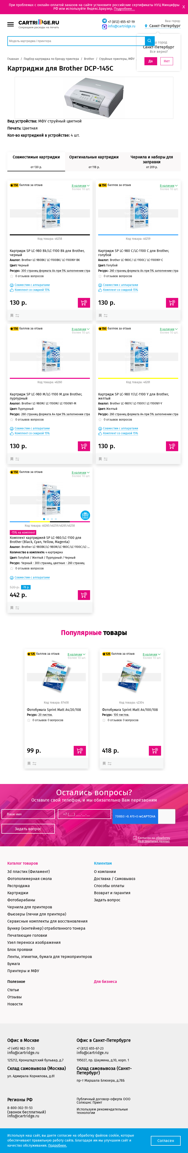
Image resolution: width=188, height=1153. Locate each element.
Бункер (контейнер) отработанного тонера (46, 928)
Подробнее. (57, 1145)
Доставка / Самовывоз (114, 878)
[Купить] (84, 303)
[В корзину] (80, 751)
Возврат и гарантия (112, 893)
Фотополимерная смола (29, 878)
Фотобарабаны (21, 900)
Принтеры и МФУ (23, 970)
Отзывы (14, 997)
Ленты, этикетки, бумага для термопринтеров (49, 956)
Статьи (13, 990)
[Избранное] (13, 315)
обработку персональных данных (154, 839)
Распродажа (18, 885)
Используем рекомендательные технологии (102, 1111)
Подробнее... (124, 9)
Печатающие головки (27, 935)
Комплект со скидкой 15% (32, 290)
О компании (105, 871)
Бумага (13, 963)
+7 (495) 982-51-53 (21, 1048)
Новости (15, 1004)
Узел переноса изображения (34, 942)
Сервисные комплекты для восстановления (47, 921)
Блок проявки (20, 949)
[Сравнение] (17, 315)
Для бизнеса (105, 981)
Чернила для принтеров (29, 907)
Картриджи (17, 893)
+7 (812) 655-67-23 (90, 1048)
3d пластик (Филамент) (28, 871)
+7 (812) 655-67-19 (121, 22)
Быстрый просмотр (49, 213)
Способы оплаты (109, 885)
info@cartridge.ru (121, 26)
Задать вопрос (107, 900)
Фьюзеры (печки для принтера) (36, 914)
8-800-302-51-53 (20, 1108)
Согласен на (154, 839)
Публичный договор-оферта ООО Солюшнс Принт (103, 1101)
